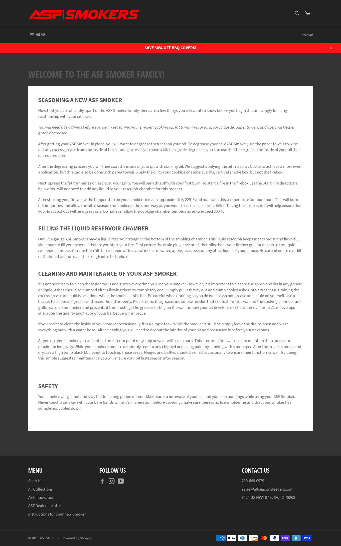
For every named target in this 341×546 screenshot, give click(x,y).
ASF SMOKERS (50, 538)
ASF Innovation (41, 497)
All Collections (40, 489)
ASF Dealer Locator (44, 505)
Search (34, 480)
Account (307, 35)
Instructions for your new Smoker (57, 514)
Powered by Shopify (76, 538)
